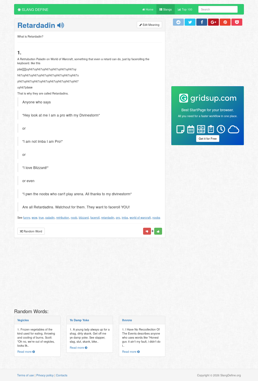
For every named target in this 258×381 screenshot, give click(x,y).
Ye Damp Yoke (79, 320)
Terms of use (25, 375)
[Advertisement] (89, 274)
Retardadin (37, 25)
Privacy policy (45, 375)
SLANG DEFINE (34, 9)
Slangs (167, 9)
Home (149, 9)
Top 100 (186, 9)
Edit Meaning (150, 25)
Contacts (61, 375)
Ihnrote (127, 320)
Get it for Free (208, 138)
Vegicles (23, 320)
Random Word (32, 231)
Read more (24, 352)
